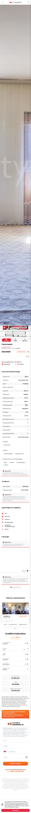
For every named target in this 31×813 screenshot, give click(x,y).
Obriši (25, 643)
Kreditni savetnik (7, 728)
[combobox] (18, 751)
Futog (3, 347)
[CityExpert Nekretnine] (15, 2)
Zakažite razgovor (15, 763)
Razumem (15, 810)
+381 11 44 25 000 (16, 771)
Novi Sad (8, 347)
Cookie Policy (24, 804)
